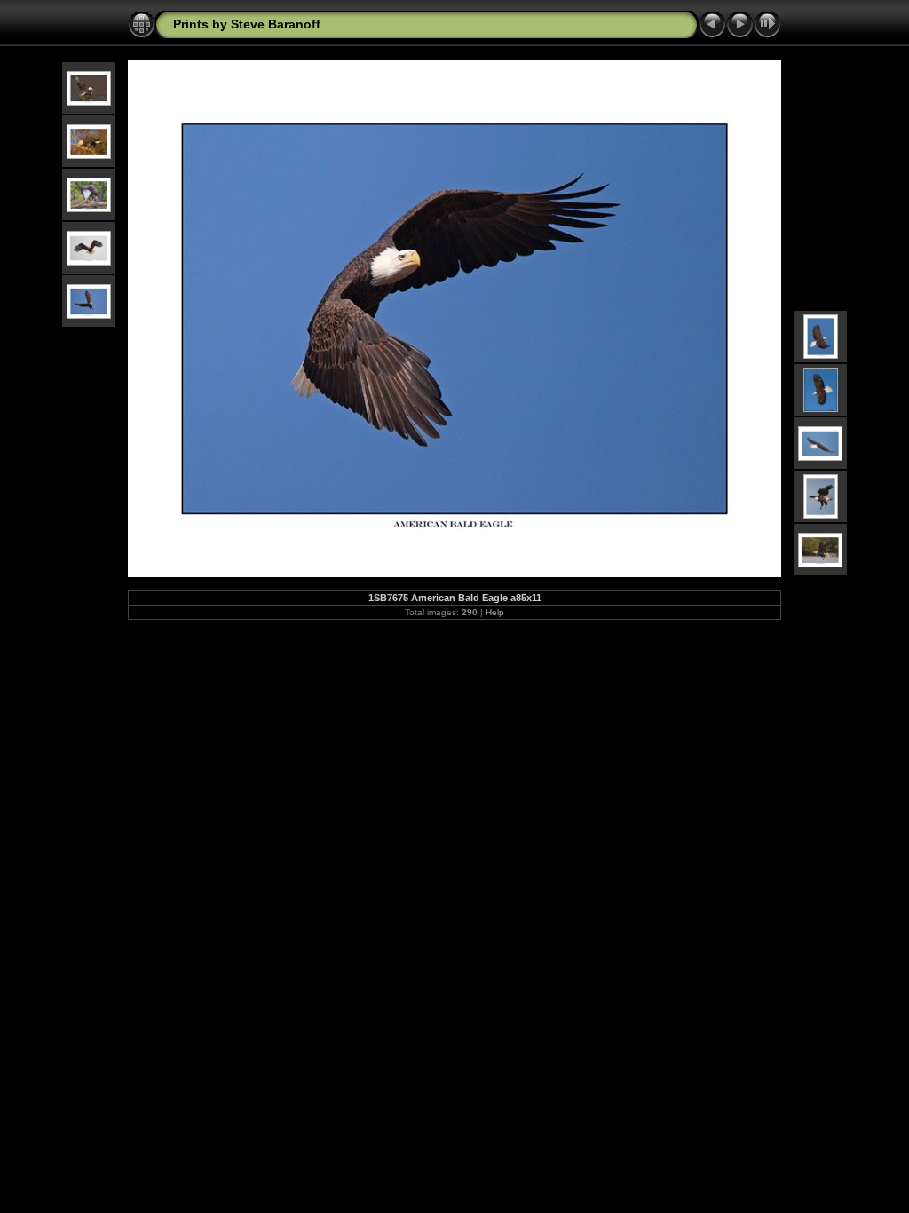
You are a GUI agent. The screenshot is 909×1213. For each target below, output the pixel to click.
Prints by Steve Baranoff (246, 24)
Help (495, 612)
